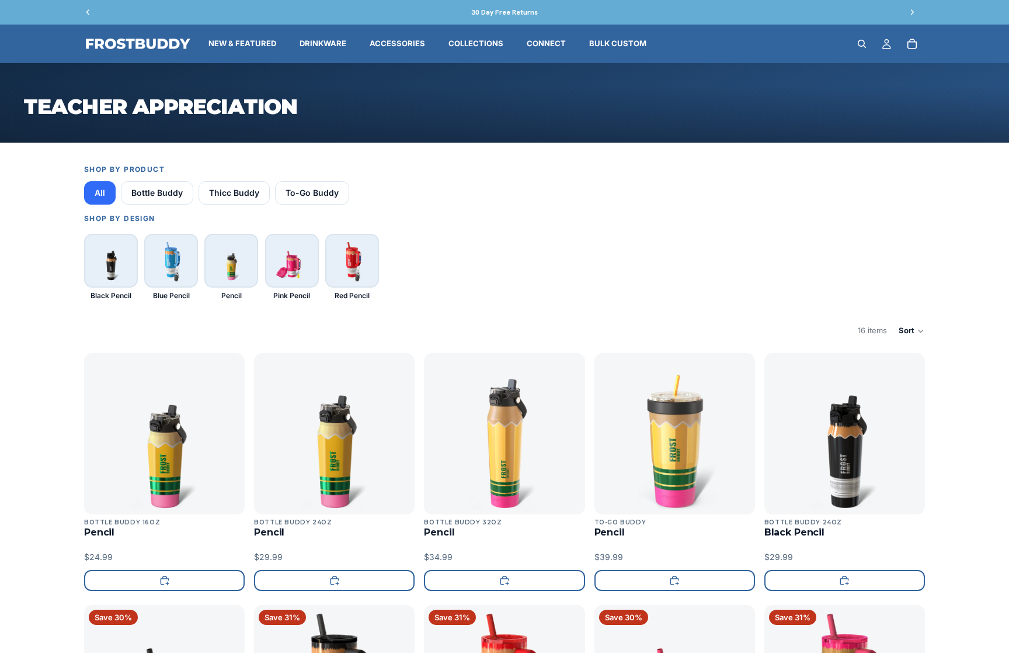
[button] (912, 331)
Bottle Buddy (157, 193)
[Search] (862, 44)
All (100, 193)
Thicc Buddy (234, 193)
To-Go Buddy (312, 193)
